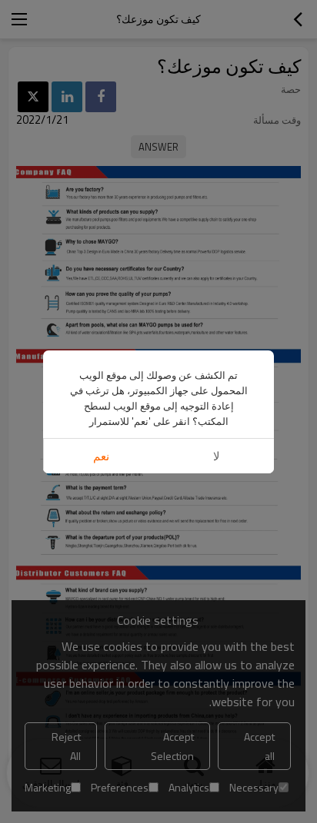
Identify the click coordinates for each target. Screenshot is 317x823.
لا (216, 456)
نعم (101, 456)
